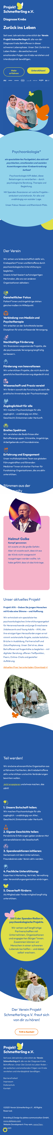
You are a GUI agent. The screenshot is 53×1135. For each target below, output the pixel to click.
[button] (5, 1130)
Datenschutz (9, 1085)
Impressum (8, 1081)
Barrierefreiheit (10, 1078)
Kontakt (6, 1088)
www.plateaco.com (12, 1121)
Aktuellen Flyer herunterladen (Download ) (25, 667)
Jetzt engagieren (11, 784)
